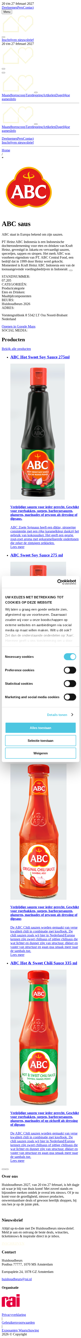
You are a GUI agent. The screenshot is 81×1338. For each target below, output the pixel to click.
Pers (20, 7)
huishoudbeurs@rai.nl (17, 1279)
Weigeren (40, 753)
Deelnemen (9, 7)
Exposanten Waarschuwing (20, 1330)
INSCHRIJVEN (13, 1243)
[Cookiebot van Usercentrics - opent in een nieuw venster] (57, 582)
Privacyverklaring (14, 1315)
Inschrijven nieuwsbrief (18, 40)
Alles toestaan (40, 728)
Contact (28, 7)
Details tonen (57, 714)
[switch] (70, 670)
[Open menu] (3, 72)
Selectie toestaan (40, 740)
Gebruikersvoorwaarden (18, 1322)
